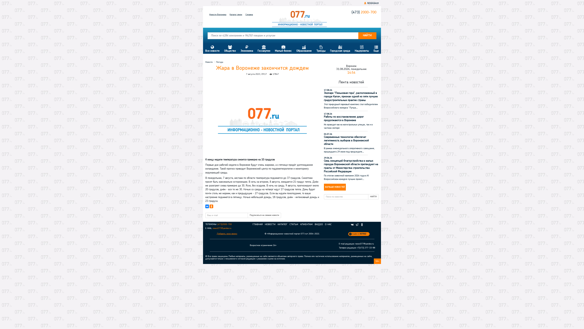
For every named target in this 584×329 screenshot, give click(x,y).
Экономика (247, 48)
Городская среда (340, 48)
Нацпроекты (362, 48)
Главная (257, 224)
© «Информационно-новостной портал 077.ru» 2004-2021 (292, 234)
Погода (219, 62)
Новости (217, 15)
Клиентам (306, 224)
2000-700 (364, 12)
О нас (328, 224)
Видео (319, 224)
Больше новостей (335, 187)
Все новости (212, 48)
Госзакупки (264, 48)
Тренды (321, 48)
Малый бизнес (283, 48)
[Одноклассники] (211, 206)
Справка (249, 15)
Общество (230, 48)
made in (359, 234)
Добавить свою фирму (227, 234)
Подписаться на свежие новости (264, 215)
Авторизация (373, 3)
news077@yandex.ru (222, 228)
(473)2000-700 (224, 224)
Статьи (294, 224)
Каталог (236, 15)
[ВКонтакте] (207, 206)
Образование (304, 48)
